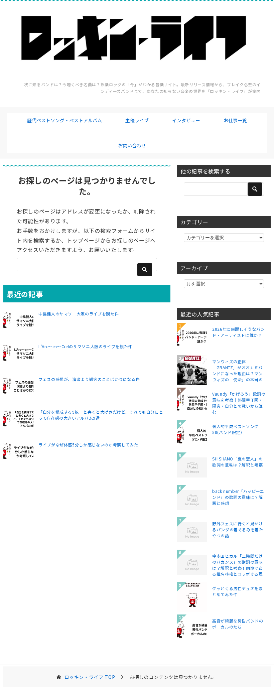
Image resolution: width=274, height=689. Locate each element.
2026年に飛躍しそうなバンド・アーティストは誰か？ (238, 332)
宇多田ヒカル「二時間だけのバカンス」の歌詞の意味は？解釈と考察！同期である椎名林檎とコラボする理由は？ (237, 564)
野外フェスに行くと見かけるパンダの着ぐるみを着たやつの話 (237, 529)
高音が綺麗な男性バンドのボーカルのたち (237, 624)
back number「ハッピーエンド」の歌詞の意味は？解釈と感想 (238, 497)
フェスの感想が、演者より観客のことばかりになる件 (89, 379)
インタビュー (186, 120)
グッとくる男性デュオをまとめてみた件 (237, 591)
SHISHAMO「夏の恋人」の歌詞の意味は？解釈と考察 (237, 461)
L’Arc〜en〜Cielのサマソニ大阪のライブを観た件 (85, 346)
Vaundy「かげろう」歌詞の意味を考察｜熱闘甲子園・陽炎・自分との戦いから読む (239, 402)
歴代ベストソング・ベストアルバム (64, 120)
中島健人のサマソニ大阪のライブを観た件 (78, 313)
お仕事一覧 (235, 120)
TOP (89, 677)
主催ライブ (137, 120)
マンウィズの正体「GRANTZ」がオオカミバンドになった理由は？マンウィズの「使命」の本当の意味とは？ (237, 370)
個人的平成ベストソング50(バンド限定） (235, 429)
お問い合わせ (132, 145)
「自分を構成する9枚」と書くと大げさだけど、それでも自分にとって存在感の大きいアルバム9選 (100, 415)
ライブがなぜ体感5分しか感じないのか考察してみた (88, 444)
